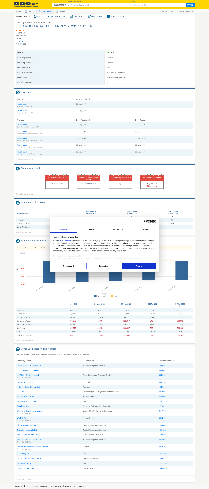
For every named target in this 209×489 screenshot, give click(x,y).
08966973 (163, 370)
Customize (103, 266)
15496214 (163, 468)
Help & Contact (168, 11)
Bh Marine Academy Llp (26, 401)
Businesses (47, 11)
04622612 (163, 382)
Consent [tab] (63, 229)
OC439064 (163, 454)
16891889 (163, 435)
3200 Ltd (20, 392)
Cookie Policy (18, 486)
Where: (133, 1)
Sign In (181, 11)
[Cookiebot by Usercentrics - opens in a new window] (145, 221)
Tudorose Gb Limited (25, 396)
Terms (28, 486)
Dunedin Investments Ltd (27, 430)
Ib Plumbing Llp (23, 454)
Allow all (139, 266)
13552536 (163, 365)
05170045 (163, 411)
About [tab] (145, 229)
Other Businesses (118, 16)
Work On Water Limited (26, 418)
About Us (68, 486)
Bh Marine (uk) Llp (24, 463)
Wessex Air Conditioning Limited (29, 411)
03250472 (163, 396)
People (31, 11)
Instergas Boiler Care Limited (28, 387)
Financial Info (24, 16)
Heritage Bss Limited (25, 382)
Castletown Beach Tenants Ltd (29, 365)
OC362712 (163, 463)
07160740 (163, 439)
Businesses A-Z (56, 486)
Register (189, 11)
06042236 (163, 418)
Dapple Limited (23, 406)
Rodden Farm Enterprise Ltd (28, 468)
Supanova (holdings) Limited (28, 370)
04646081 (163, 447)
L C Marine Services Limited (28, 375)
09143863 (163, 392)
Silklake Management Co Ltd (28, 425)
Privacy (35, 486)
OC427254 (163, 401)
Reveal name (22, 104)
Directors (40, 16)
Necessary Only (69, 266)
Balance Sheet (97, 16)
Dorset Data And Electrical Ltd (29, 458)
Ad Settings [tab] (118, 229)
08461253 (163, 375)
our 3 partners (66, 240)
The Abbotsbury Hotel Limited (29, 435)
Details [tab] (91, 229)
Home (18, 11)
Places (62, 11)
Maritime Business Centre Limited (30, 439)
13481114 (163, 387)
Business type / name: (74, 1)
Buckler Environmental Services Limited (32, 447)
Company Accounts (58, 16)
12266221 (163, 406)
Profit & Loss (79, 16)
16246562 (163, 458)
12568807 (163, 425)
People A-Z (44, 486)
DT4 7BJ (19, 41)
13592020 (163, 430)
